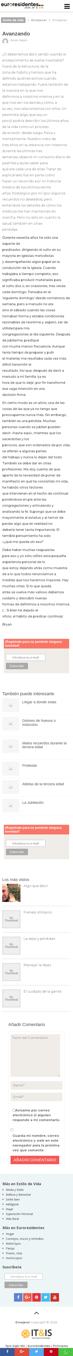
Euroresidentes (39, 1346)
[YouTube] (54, 1297)
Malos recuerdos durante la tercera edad (44, 745)
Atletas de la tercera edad (43, 784)
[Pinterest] (36, 1297)
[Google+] (27, 1297)
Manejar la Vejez (37, 965)
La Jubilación (33, 803)
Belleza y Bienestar (18, 1194)
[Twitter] (45, 1297)
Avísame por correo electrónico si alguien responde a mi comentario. (36, 1115)
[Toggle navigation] (67, 6)
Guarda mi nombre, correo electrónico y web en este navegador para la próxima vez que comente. (36, 1143)
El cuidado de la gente (42, 991)
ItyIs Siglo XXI (15, 1346)
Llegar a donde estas (39, 702)
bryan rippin (19, 40)
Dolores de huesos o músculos (39, 723)
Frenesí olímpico (38, 912)
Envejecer (22, 1322)
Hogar (10, 1234)
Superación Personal (19, 1214)
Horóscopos (14, 1258)
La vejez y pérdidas (39, 939)
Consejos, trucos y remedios (25, 1239)
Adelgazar (12, 1204)
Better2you (13, 1243)
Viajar (9, 1209)
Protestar (29, 766)
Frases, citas (14, 1253)
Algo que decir (36, 886)
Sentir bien (13, 1199)
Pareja (10, 1248)
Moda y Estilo (15, 1190)
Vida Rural (12, 1219)
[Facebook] (18, 1297)
